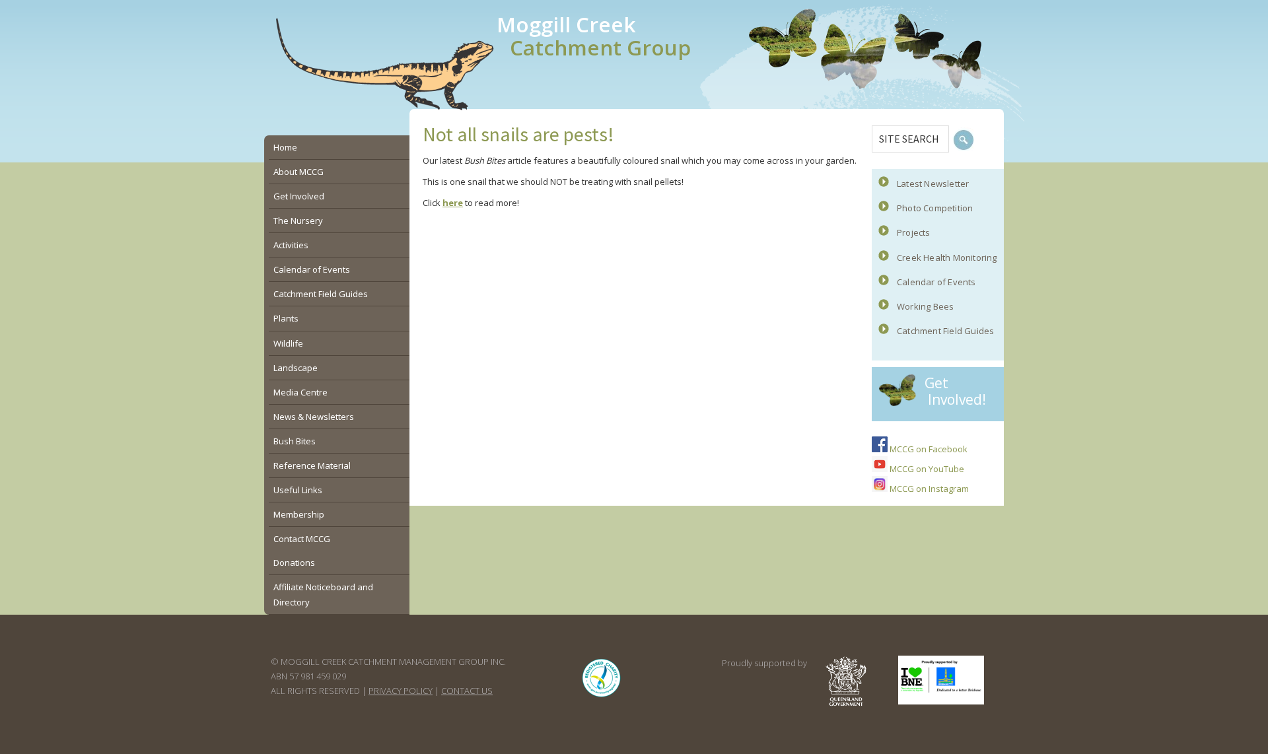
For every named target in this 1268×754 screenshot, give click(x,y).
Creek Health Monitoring (947, 257)
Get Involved (298, 196)
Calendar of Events (936, 282)
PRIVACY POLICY (401, 691)
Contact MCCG (301, 539)
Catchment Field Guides (945, 331)
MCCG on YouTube (926, 469)
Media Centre (300, 392)
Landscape (295, 368)
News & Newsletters (313, 417)
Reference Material (312, 465)
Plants (286, 318)
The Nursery (298, 220)
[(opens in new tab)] (602, 697)
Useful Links (297, 490)
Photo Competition (935, 208)
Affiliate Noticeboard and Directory (323, 594)
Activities (290, 245)
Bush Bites (294, 441)
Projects (914, 232)
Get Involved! (955, 391)
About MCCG (298, 172)
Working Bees (925, 306)
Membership (298, 514)
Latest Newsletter (933, 183)
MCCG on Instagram (928, 489)
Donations (294, 562)
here (452, 203)
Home (285, 147)
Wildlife (288, 343)
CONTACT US (467, 691)
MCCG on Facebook (928, 449)
